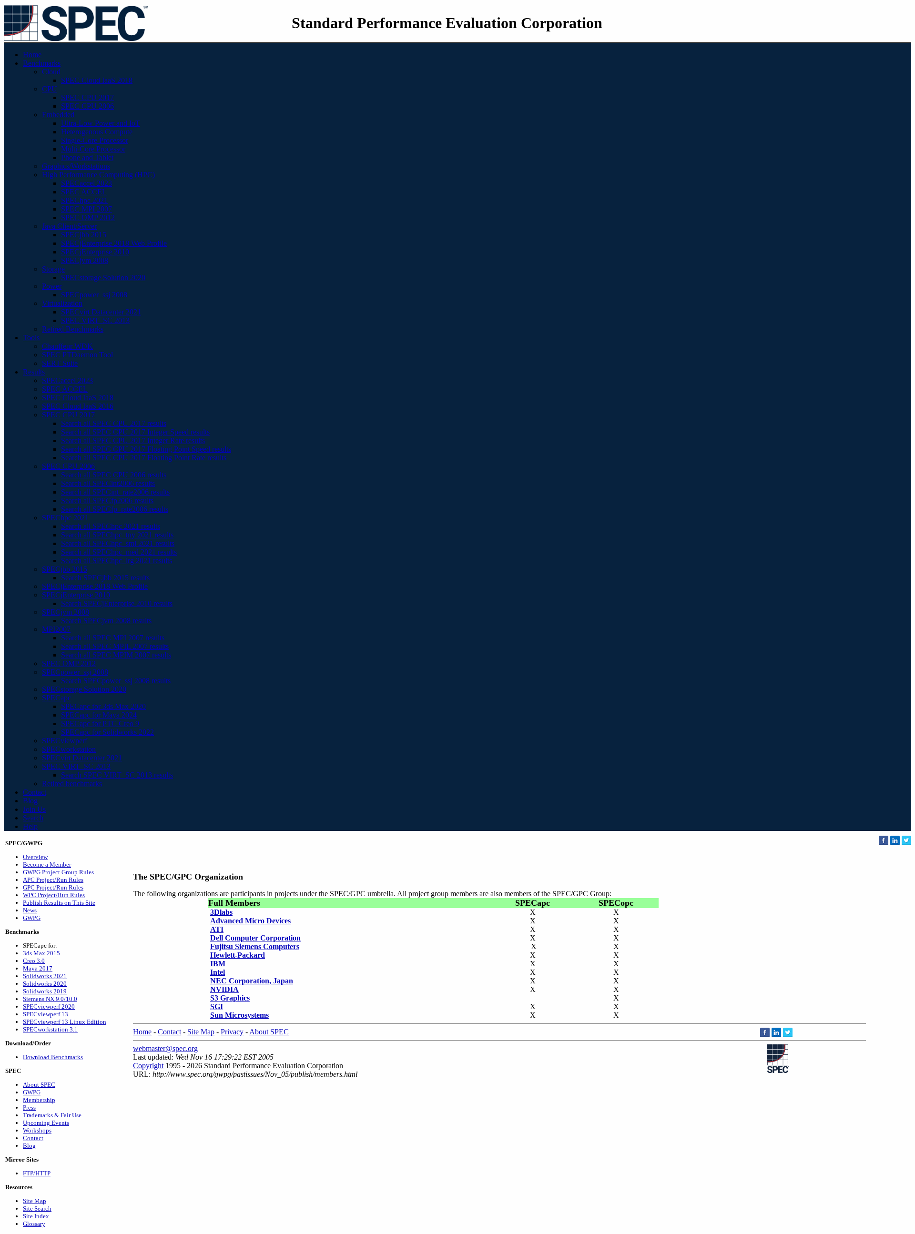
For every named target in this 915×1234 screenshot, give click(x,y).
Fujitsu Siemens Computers (254, 946)
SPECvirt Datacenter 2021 (101, 312)
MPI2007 (56, 629)
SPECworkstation (69, 749)
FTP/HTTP (37, 1173)
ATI (217, 929)
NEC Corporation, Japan (251, 981)
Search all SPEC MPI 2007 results (112, 638)
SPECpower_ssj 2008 (94, 295)
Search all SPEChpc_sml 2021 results (117, 543)
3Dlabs (221, 912)
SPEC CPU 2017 (87, 97)
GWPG (32, 917)
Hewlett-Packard (237, 955)
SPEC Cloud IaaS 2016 (77, 406)
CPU (49, 89)
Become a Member (47, 864)
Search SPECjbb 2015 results (105, 578)
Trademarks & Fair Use (52, 1115)
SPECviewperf (64, 741)
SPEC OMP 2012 (88, 217)
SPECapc (56, 698)
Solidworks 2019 (45, 991)
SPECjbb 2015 (83, 235)
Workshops (37, 1130)
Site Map (34, 1200)
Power (51, 286)
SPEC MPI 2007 (86, 209)
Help (30, 826)
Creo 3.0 (34, 960)
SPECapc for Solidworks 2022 (107, 732)
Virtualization (62, 303)
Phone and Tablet (87, 157)
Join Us (34, 809)
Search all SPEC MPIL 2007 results (115, 646)
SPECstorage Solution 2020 (103, 277)
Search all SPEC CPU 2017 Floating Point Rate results (143, 458)
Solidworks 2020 (45, 983)
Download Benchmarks (53, 1057)
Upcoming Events (46, 1122)
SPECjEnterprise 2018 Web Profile (114, 243)
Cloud (51, 72)
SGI (216, 1006)
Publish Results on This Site (59, 902)
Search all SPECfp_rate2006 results (114, 509)
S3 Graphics (230, 998)
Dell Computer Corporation (255, 938)
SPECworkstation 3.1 (50, 1029)
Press (29, 1107)
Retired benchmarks (72, 783)
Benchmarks (42, 63)
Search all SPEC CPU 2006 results (113, 475)
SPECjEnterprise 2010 (95, 252)
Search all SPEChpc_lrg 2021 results (116, 560)
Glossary (34, 1223)
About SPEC (39, 1084)
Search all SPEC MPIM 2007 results (116, 655)
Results (34, 372)
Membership (39, 1099)
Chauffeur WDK (67, 346)
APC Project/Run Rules (53, 879)
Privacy (232, 1032)
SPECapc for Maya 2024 (99, 715)
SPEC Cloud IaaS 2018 (96, 80)
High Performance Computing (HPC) (98, 175)
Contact (34, 792)
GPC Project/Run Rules (53, 887)
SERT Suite (60, 363)
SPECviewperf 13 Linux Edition (64, 1021)
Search (33, 818)
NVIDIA (224, 989)
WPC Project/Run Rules (54, 895)
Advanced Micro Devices (250, 921)
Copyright (148, 1066)
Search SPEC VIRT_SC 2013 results (117, 775)
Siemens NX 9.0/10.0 (50, 998)
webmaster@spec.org (165, 1048)
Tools (31, 338)
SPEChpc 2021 (84, 200)
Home (32, 55)
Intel (217, 972)
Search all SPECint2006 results (108, 483)
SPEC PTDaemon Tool (77, 355)
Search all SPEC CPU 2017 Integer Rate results (133, 440)
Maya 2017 (37, 968)
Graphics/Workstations (76, 166)
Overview (35, 856)
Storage (53, 269)
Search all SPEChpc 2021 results (110, 526)
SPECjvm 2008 (84, 260)
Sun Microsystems (239, 1015)
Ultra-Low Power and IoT (100, 123)
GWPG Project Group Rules (58, 872)
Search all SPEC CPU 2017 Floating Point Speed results (146, 449)
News (30, 910)
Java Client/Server (69, 226)
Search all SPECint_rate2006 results (115, 492)
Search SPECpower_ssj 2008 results (116, 681)
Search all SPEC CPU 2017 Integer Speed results (135, 432)
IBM (217, 964)
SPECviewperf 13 (45, 1014)
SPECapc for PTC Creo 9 (100, 723)
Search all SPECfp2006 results (107, 500)
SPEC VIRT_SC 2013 (95, 320)
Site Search (37, 1208)
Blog (30, 801)
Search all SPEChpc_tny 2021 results (117, 535)
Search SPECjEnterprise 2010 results (117, 603)
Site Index (36, 1216)
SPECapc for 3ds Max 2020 (103, 706)
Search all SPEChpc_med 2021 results (119, 552)
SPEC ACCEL (84, 192)
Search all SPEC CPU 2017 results (113, 423)
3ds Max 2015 (41, 953)
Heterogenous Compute (96, 132)
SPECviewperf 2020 (49, 1006)
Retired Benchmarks (72, 329)
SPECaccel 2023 (86, 183)
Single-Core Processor (94, 140)
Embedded (58, 115)
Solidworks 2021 (45, 976)
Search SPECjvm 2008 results (106, 621)
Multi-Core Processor (93, 149)
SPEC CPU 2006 (87, 106)
